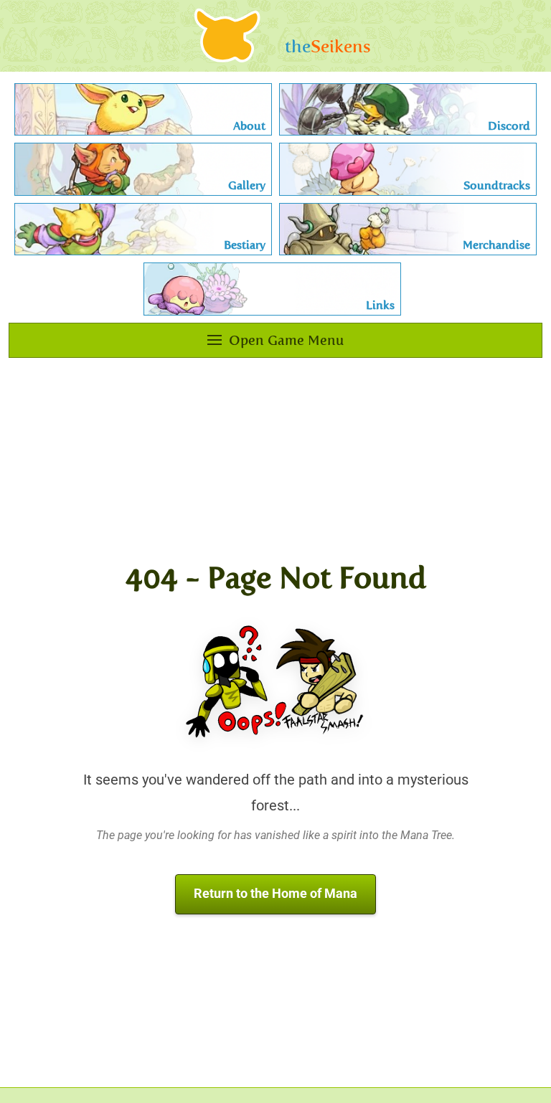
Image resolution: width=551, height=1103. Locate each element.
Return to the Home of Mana (275, 893)
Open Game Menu (286, 340)
